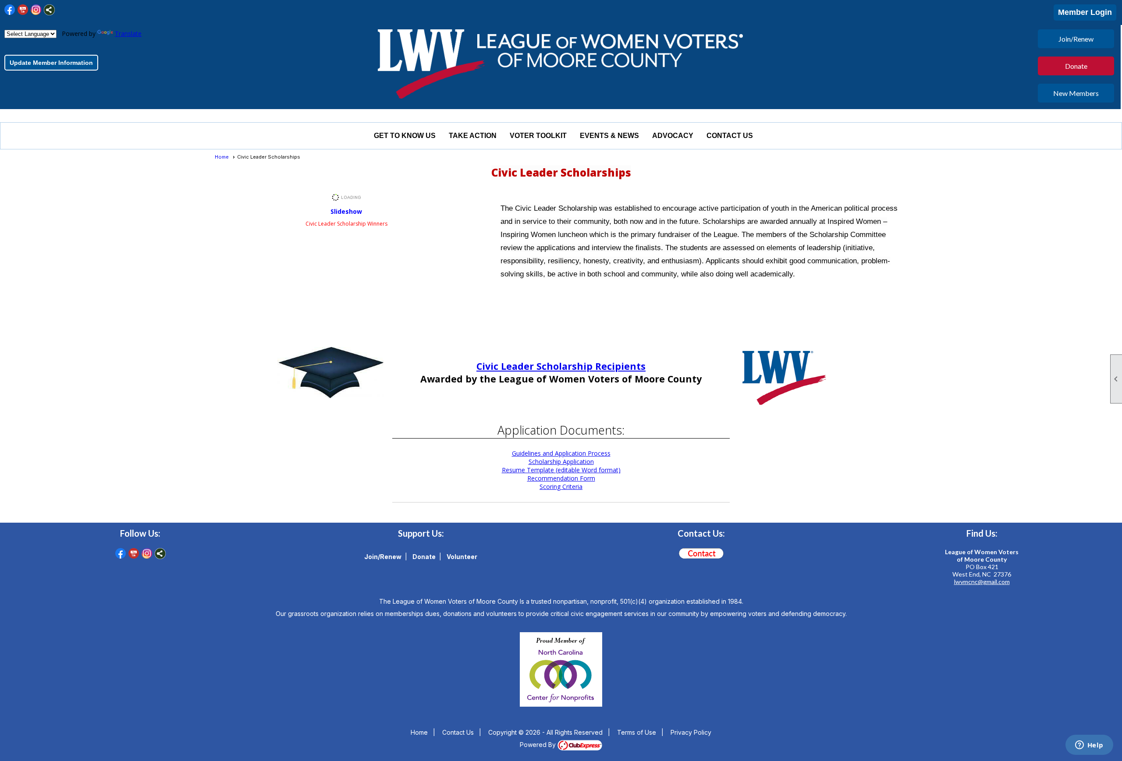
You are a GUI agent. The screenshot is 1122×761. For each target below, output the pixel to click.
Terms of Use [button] (636, 732)
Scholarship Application (561, 461)
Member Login (1085, 12)
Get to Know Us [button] (405, 135)
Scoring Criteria (561, 486)
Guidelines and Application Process (561, 453)
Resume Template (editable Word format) (561, 470)
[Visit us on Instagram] (36, 9)
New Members (1076, 93)
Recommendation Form (561, 478)
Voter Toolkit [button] (538, 135)
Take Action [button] (473, 135)
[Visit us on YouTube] (23, 9)
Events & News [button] (609, 135)
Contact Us (730, 135)
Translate (128, 33)
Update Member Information (51, 62)
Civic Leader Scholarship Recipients (561, 366)
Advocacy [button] (672, 135)
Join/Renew (1076, 39)
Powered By (538, 744)
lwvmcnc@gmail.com (982, 581)
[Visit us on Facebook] (9, 9)
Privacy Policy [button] (691, 732)
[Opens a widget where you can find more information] (1089, 746)
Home (222, 157)
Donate (1076, 66)
